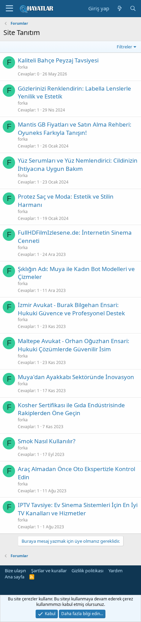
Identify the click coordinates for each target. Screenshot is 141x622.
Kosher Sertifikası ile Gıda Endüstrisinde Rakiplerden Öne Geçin (71, 409)
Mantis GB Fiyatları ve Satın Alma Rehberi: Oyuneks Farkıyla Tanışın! (74, 128)
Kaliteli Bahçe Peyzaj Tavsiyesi (58, 60)
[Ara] (133, 8)
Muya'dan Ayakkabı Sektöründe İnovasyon (76, 377)
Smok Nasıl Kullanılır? (46, 441)
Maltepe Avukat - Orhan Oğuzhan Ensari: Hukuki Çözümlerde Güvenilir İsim (73, 345)
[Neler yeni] (119, 8)
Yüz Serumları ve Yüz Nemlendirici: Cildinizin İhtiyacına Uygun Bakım (78, 164)
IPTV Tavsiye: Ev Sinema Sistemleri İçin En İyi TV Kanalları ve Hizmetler (78, 509)
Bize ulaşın (15, 570)
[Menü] (9, 8)
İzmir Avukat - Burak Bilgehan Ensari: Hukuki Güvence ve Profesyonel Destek (71, 309)
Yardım (115, 570)
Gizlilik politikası (87, 570)
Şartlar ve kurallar (49, 570)
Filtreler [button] (124, 47)
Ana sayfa (14, 577)
